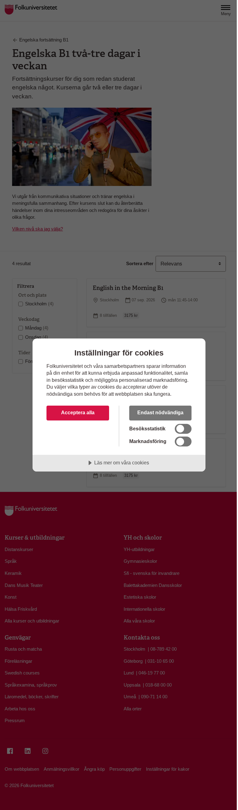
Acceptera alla (78, 412)
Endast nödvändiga (160, 412)
